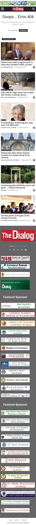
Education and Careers (6, 59)
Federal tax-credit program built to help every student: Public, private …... (18, 63)
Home (10, 520)
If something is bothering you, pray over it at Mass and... (17, 123)
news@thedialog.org (21, 246)
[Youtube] (26, 250)
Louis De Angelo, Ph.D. (7, 67)
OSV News (3, 190)
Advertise (16, 520)
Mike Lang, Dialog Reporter (8, 97)
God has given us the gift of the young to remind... (15, 216)
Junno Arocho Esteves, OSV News (10, 160)
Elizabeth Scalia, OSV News (8, 127)
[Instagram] (14, 250)
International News (6, 150)
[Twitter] (22, 250)
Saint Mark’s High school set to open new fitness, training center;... (17, 93)
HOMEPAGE (23, 30)
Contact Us (24, 520)
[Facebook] (10, 250)
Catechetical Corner (6, 182)
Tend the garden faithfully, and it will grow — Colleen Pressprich (18, 186)
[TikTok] (18, 250)
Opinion (3, 120)
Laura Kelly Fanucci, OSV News (9, 220)
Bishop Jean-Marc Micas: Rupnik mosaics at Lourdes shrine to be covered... (15, 155)
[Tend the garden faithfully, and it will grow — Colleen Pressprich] (18, 174)
